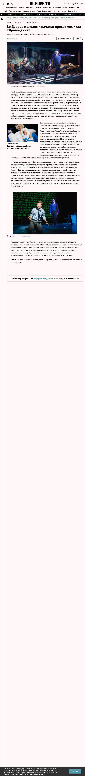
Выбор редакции (12, 18)
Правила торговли (15, 11)
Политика (72, 7)
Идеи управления (29, 11)
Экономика (29, 7)
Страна (70, 11)
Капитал (63, 11)
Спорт (76, 11)
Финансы (38, 7)
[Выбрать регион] (65, 4)
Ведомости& (46, 11)
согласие (53, 770)
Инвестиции (47, 7)
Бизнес (21, 7)
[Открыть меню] (82, 3)
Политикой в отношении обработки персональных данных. (24, 774)
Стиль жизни (18, 23)
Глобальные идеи (11, 7)
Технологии (57, 7)
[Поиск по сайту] (69, 4)
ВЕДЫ (5, 11)
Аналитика (55, 11)
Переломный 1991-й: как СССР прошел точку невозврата (39, 18)
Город (39, 11)
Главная (10, 23)
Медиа (65, 7)
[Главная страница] (40, 3)
